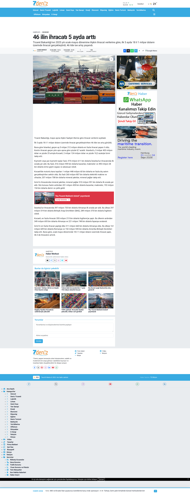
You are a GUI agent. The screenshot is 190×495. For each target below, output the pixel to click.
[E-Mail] (47, 260)
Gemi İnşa (70, 10)
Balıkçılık (131, 10)
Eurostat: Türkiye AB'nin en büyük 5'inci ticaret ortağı (47, 289)
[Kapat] (189, 479)
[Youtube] (65, 260)
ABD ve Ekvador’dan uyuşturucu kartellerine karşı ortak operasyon (74, 491)
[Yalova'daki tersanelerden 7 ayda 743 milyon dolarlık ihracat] (74, 279)
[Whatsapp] (56, 367)
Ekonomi (95, 10)
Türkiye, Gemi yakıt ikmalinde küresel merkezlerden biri (124, 491)
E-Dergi (54, 14)
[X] (38, 367)
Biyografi (10, 450)
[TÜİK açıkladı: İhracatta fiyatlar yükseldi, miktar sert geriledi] (74, 301)
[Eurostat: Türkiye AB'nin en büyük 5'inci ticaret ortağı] (47, 279)
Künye (79, 355)
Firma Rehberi (12, 445)
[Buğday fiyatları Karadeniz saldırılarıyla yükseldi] (47, 301)
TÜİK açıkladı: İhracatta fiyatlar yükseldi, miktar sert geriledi (72, 311)
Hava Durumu (15, 462)
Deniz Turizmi (120, 10)
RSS (37, 377)
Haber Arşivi (14, 475)
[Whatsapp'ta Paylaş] (132, 50)
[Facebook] (51, 260)
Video (104, 351)
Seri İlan (10, 447)
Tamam (101, 479)
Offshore (37, 14)
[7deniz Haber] (40, 3)
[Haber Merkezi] (39, 255)
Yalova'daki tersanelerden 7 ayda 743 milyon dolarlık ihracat (73, 289)
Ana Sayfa (10, 389)
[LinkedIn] (49, 367)
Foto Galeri (81, 351)
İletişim (104, 353)
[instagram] (83, 384)
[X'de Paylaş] (128, 50)
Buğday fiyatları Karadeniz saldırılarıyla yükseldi (44, 311)
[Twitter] (54, 260)
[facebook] (28, 384)
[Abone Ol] (151, 50)
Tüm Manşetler (16, 470)
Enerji (88, 10)
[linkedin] (164, 384)
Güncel (35, 10)
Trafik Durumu (15, 465)
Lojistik (55, 10)
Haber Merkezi (52, 254)
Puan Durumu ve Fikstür (19, 467)
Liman (62, 10)
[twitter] (56, 384)
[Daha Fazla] (136, 50)
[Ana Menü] (154, 14)
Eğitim (111, 10)
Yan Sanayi (80, 10)
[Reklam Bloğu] (137, 72)
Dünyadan (46, 14)
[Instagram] (58, 260)
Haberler (36, 32)
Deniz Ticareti (45, 10)
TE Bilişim (153, 377)
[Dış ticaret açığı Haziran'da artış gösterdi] (100, 279)
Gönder (39, 341)
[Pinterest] (42, 367)
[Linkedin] (62, 260)
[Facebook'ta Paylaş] (124, 50)
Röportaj (103, 10)
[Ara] (154, 10)
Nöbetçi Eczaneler (17, 460)
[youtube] (110, 384)
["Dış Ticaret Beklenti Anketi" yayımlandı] (100, 301)
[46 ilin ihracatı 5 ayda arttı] (74, 80)
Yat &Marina (141, 10)
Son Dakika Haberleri (18, 472)
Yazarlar (80, 353)
